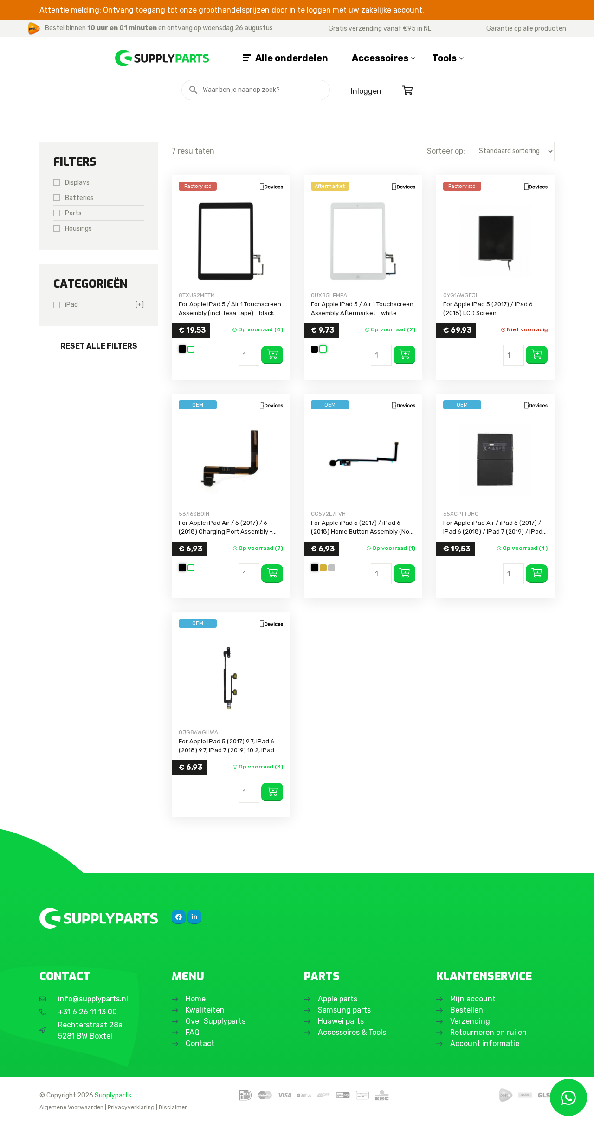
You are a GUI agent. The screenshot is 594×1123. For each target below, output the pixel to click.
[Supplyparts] (98, 918)
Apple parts (337, 998)
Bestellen (466, 1010)
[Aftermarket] (363, 241)
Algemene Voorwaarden (71, 1107)
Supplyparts (113, 1095)
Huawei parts (341, 1021)
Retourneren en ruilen (488, 1032)
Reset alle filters (98, 346)
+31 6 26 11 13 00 (87, 1011)
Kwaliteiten (205, 1010)
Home (196, 998)
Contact (200, 1043)
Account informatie (484, 1043)
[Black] (182, 349)
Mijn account (473, 998)
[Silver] (331, 567)
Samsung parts (344, 1010)
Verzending (470, 1021)
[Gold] (323, 567)
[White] (190, 349)
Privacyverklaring (131, 1107)
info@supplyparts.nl (93, 998)
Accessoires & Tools (352, 1032)
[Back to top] (17, 1106)
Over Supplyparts (215, 1021)
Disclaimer (173, 1107)
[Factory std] (231, 241)
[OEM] (231, 460)
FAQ (193, 1032)
